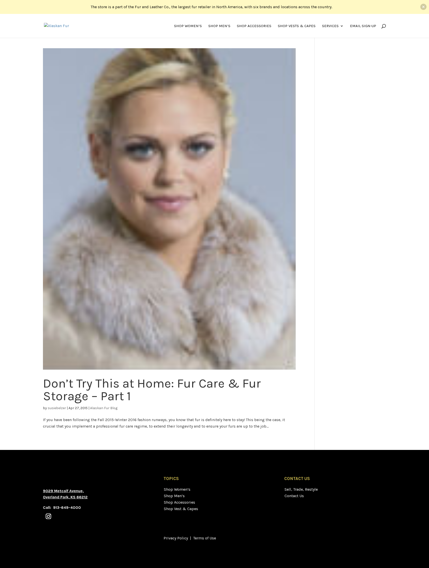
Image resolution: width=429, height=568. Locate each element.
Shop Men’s (219, 26)
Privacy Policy (176, 538)
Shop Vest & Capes (181, 508)
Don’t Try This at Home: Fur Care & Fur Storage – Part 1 (152, 389)
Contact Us (294, 495)
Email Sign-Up (363, 26)
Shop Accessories (254, 26)
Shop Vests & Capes (297, 26)
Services (330, 26)
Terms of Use (204, 538)
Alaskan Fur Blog (103, 408)
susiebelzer (57, 408)
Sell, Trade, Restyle (301, 489)
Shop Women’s (188, 26)
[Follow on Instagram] (48, 516)
